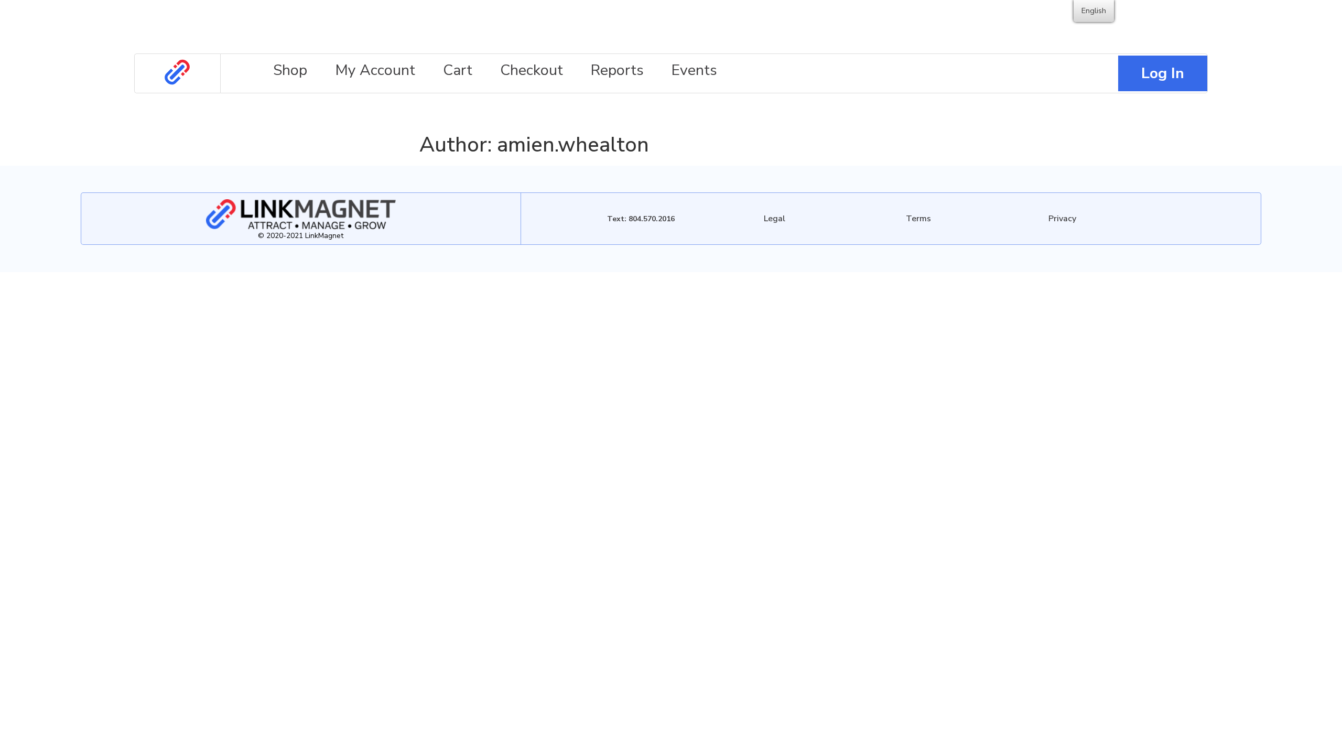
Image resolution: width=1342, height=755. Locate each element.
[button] (774, 218)
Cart (457, 70)
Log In (1162, 73)
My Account (375, 70)
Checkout (531, 70)
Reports (617, 70)
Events (694, 70)
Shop (290, 70)
